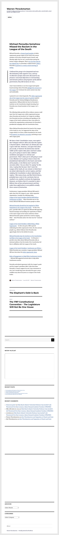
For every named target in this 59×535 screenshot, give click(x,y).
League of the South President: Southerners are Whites (25, 248)
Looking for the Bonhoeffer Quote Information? (12, 392)
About (8, 526)
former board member (27, 53)
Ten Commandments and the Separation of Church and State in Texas (15, 390)
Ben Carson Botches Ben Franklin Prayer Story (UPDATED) (13, 394)
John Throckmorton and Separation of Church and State (37, 417)
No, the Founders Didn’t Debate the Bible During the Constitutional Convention (16, 393)
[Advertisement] (29, 31)
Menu (10, 17)
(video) (38, 63)
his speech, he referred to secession (21, 134)
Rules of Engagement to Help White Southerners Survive (25, 256)
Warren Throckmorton (18, 9)
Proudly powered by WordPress (26, 530)
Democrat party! (11, 405)
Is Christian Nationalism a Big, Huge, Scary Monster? (12, 391)
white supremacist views (30, 252)
